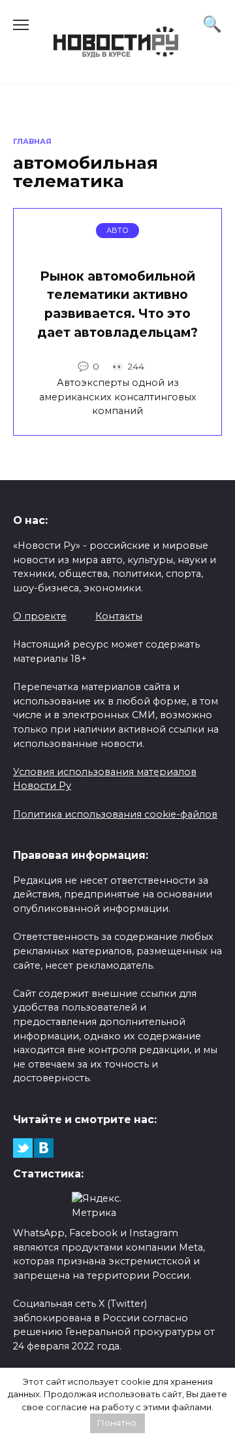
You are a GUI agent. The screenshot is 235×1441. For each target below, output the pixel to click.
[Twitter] (23, 1148)
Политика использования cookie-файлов (115, 814)
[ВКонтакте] (44, 1148)
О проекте (40, 616)
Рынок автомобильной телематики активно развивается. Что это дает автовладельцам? (117, 304)
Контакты (118, 616)
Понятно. (117, 1422)
